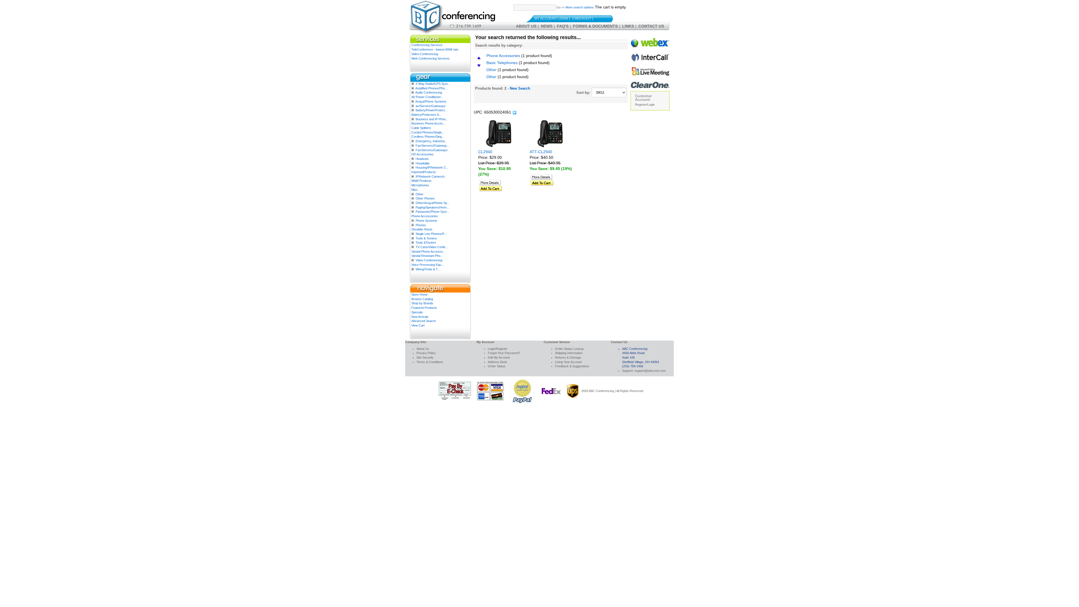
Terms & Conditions (429, 362)
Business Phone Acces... (428, 123)
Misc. (415, 189)
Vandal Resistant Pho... (427, 255)
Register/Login (645, 104)
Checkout (581, 19)
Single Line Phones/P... (431, 233)
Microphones (420, 185)
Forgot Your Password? (504, 353)
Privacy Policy (426, 353)
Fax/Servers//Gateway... (432, 145)
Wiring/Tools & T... (428, 269)
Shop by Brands (422, 303)
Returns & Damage (568, 357)
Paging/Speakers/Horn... (432, 207)
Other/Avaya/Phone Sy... (432, 203)
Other (419, 194)
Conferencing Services (427, 45)
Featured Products (424, 307)
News (546, 26)
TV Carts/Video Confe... (432, 247)
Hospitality (423, 163)
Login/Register (497, 348)
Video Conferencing (424, 54)
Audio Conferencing (428, 92)
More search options (580, 7)
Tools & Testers (426, 238)
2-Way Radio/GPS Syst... (433, 83)
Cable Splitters (421, 128)
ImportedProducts (423, 172)
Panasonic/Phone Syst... (432, 211)
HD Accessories (422, 154)
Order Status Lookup (569, 348)
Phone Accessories (424, 216)
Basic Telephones (502, 62)
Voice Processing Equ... (427, 264)
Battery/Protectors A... (426, 114)
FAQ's (562, 26)
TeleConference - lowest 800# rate (434, 49)
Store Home (419, 294)
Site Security (425, 357)
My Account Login (551, 19)
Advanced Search (423, 321)
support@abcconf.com (650, 370)
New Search (520, 88)
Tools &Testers (426, 242)
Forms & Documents (595, 26)
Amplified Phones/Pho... (431, 88)
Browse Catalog (422, 299)
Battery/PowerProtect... (431, 110)
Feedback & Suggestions (572, 366)
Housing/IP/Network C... (432, 167)
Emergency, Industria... (431, 141)
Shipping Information (568, 353)
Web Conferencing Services (430, 58)
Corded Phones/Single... (427, 132)
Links (628, 26)
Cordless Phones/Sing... (427, 136)
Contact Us (651, 26)
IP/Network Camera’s (430, 176)
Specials (417, 312)
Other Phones (425, 198)
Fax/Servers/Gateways (432, 150)
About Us (526, 26)
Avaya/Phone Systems (430, 101)
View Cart (418, 325)
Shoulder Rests (421, 229)
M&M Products (421, 180)
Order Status (497, 366)
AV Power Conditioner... (427, 97)
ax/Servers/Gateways (431, 106)
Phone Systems (426, 220)
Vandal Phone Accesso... (428, 251)
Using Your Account (568, 362)
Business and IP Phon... (432, 119)
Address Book (497, 362)
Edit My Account (499, 357)
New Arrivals (420, 316)
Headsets (422, 158)
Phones (421, 225)
